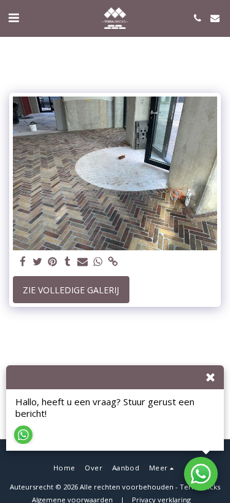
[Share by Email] (82, 261)
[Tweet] (38, 261)
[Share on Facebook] (22, 261)
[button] (13, 17)
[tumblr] (68, 261)
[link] (112, 261)
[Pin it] (52, 261)
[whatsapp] (98, 261)
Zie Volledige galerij (71, 290)
